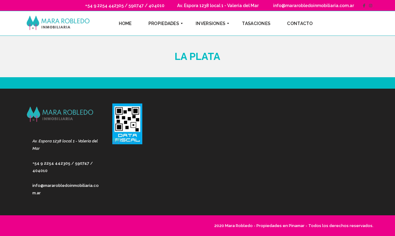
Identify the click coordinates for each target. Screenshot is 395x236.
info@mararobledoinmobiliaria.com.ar (313, 5)
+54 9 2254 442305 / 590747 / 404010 (124, 5)
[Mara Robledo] (59, 23)
